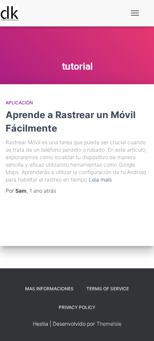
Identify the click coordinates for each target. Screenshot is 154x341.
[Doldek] (12, 13)
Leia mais (100, 179)
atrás (43, 190)
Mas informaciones (49, 288)
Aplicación (19, 102)
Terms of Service (107, 288)
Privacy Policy (77, 307)
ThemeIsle (108, 324)
